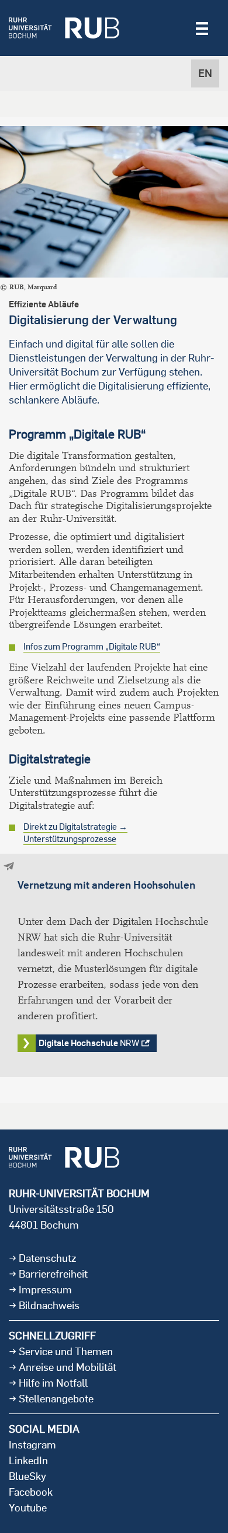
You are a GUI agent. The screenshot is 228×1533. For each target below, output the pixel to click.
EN (205, 73)
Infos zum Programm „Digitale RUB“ (91, 646)
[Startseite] (64, 28)
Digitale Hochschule (89, 1042)
